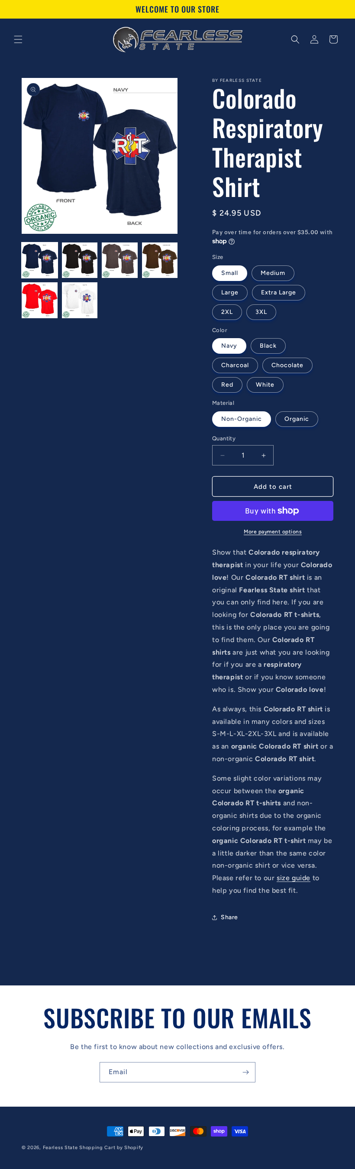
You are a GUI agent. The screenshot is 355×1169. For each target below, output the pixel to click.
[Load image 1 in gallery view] (40, 260)
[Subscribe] (245, 1072)
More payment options (273, 532)
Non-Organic (241, 419)
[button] (18, 39)
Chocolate (287, 365)
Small (229, 273)
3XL (261, 312)
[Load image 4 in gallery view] (160, 260)
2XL (227, 312)
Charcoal (235, 365)
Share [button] (229, 917)
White (265, 384)
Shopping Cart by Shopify (111, 1147)
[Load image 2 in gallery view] (80, 260)
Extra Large (278, 292)
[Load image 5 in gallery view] (40, 300)
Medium (273, 273)
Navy (229, 345)
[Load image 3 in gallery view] (120, 260)
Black (268, 345)
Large (230, 292)
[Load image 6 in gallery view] (80, 300)
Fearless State (60, 1147)
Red (227, 384)
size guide (293, 878)
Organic (296, 419)
